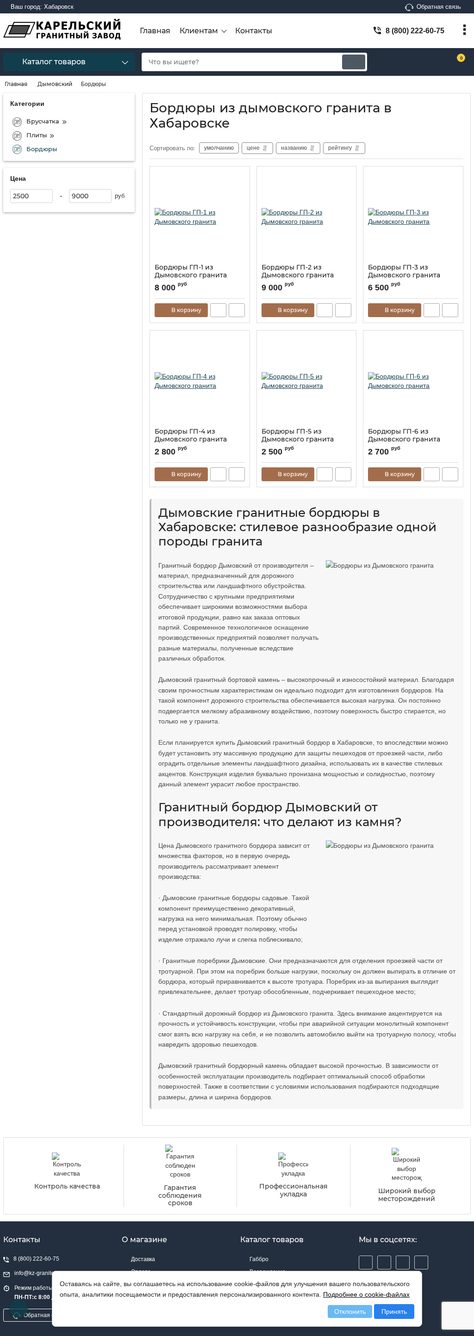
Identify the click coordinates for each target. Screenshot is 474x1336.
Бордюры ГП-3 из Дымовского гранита (404, 271)
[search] (353, 62)
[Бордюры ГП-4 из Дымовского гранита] (200, 381)
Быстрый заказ (218, 310)
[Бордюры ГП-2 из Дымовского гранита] (307, 217)
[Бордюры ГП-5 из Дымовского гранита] (307, 381)
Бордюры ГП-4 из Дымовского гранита (191, 435)
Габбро (258, 1259)
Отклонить (350, 1311)
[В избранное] (239, 177)
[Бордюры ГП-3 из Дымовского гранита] (413, 217)
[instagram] (366, 1262)
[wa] (421, 1262)
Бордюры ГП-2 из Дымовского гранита (298, 271)
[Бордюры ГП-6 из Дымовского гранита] (413, 381)
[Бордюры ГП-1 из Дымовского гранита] (200, 217)
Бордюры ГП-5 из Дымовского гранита (298, 435)
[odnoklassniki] (403, 1262)
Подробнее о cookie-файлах (366, 1294)
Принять (394, 1311)
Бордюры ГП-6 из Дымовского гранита (404, 435)
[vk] (384, 1262)
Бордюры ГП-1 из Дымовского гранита (191, 271)
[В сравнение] (237, 310)
